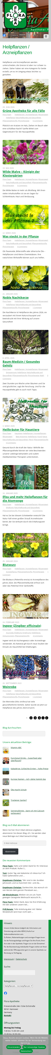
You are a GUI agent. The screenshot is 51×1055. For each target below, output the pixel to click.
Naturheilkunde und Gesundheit (28, 117)
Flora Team (7, 114)
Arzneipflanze (11, 572)
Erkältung (9, 507)
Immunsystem (8, 636)
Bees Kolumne (21, 436)
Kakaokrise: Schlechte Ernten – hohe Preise (29, 768)
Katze (44, 436)
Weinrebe (9, 687)
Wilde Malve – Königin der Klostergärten (21, 173)
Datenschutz (21, 959)
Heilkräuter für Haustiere (21, 429)
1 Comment (37, 307)
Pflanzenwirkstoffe (10, 121)
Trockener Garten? (19, 800)
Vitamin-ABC (16, 747)
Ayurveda (9, 632)
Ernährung (26, 632)
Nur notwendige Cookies (34, 1047)
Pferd (31, 439)
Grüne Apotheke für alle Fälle (24, 111)
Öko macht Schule (19, 789)
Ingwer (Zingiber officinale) (22, 626)
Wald (42, 375)
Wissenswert (43, 114)
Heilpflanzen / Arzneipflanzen (26, 114)
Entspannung (11, 372)
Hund (39, 436)
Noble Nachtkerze (16, 297)
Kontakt (7, 1015)
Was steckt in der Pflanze (21, 236)
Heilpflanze (10, 117)
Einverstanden (14, 1047)
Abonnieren (10, 851)
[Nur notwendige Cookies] (47, 1044)
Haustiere (18, 433)
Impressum (9, 959)
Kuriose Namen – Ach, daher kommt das (28, 779)
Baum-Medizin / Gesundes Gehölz (21, 363)
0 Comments (38, 121)
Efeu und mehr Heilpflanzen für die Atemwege (25, 499)
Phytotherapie (23, 121)
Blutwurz (9, 565)
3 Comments (38, 636)
